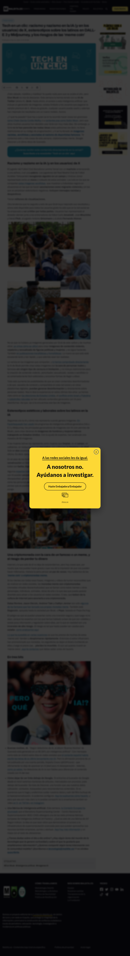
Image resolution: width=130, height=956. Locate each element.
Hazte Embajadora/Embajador (65, 486)
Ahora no (65, 502)
